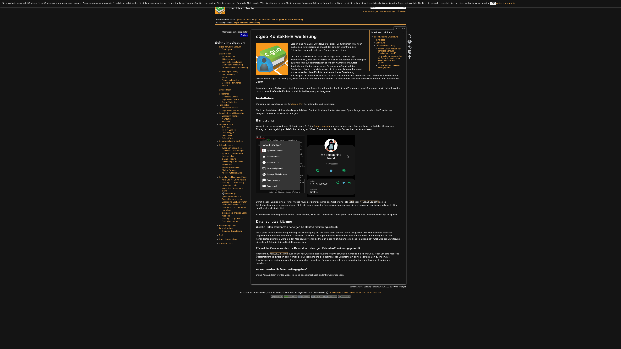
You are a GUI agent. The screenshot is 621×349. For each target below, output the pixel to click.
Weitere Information (506, 3)
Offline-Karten (228, 138)
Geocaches (224, 94)
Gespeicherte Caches (231, 83)
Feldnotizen (227, 135)
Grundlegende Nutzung (232, 65)
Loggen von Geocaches (232, 99)
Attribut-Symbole (229, 170)
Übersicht (402, 11)
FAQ (221, 235)
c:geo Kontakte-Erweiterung (290, 19)
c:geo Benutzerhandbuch (264, 19)
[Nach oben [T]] (409, 57)
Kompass (226, 122)
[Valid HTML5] (317, 296)
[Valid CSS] (330, 296)
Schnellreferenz (226, 145)
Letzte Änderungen (370, 11)
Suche (404, 7)
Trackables (224, 105)
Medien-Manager (388, 11)
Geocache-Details (230, 97)
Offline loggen (228, 133)
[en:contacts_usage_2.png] (331, 165)
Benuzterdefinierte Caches (231, 141)
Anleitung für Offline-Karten (234, 180)
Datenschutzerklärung (385, 46)
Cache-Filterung (229, 159)
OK (493, 3)
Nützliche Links (226, 243)
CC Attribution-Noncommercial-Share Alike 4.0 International (355, 292)
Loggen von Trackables (232, 110)
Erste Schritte (225, 54)
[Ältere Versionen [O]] (409, 41)
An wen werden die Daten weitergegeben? (389, 66)
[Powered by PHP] (303, 296)
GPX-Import (227, 127)
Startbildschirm (228, 74)
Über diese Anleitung (228, 239)
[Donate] (290, 296)
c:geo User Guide (243, 19)
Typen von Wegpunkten (232, 153)
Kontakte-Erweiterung (232, 231)
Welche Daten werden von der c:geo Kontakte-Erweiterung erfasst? (389, 51)
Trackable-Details (230, 108)
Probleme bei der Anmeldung (235, 68)
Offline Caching (226, 124)
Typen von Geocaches (232, 148)
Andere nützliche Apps (232, 173)
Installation (380, 40)
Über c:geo (227, 49)
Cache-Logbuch (321, 126)
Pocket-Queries (229, 130)
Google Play (297, 104)
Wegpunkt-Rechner (230, 116)
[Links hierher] (409, 46)
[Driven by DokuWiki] (344, 296)
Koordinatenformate (231, 167)
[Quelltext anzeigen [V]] (409, 36)
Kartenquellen (228, 156)
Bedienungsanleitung (228, 72)
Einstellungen (225, 90)
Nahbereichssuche (230, 80)
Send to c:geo (231, 193)
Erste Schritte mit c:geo (232, 62)
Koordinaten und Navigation (231, 113)
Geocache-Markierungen (233, 151)
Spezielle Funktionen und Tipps (233, 177)
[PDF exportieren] (409, 51)
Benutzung (380, 43)
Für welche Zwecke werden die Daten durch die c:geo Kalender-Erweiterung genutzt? (390, 59)
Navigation (227, 119)
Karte (224, 77)
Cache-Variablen (229, 102)
